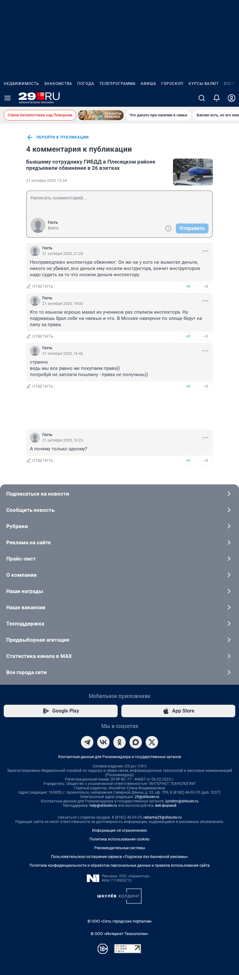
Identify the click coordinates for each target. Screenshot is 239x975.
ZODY (229, 83)
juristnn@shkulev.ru (182, 801)
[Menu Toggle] (7, 98)
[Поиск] (201, 98)
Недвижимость (21, 83)
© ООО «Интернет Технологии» (119, 933)
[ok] (119, 742)
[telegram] (87, 742)
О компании (21, 575)
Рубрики (17, 526)
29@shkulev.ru (147, 797)
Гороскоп (172, 83)
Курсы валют (204, 83)
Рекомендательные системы (119, 848)
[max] (135, 742)
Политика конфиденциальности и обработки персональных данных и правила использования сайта (120, 865)
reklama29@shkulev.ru (162, 817)
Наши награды (24, 591)
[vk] (103, 742)
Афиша (148, 83)
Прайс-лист (21, 559)
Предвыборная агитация (37, 640)
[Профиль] (231, 98)
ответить (43, 286)
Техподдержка (25, 623)
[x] (152, 742)
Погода (85, 83)
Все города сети (26, 672)
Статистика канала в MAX (39, 656)
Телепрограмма (117, 83)
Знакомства (58, 83)
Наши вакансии (25, 607)
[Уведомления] (216, 98)
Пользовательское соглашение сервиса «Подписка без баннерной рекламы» (119, 857)
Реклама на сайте (28, 542)
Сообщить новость (30, 510)
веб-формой (165, 805)
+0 (188, 286)
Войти (53, 228)
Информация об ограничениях (119, 830)
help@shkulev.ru (103, 805)
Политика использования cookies (119, 839)
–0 (205, 286)
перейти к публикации (62, 137)
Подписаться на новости (37, 494)
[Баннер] (101, 115)
